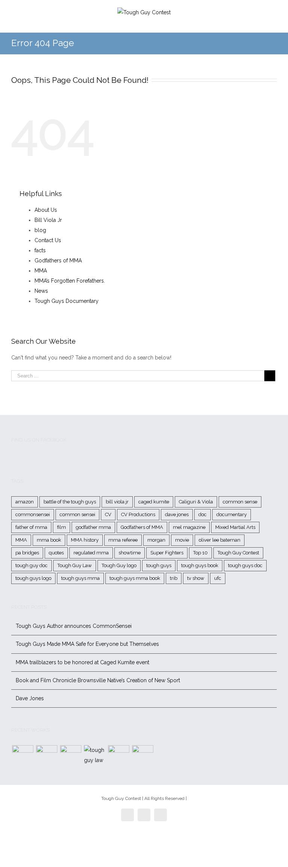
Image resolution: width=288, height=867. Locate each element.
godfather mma (93, 527)
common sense (240, 502)
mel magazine (189, 527)
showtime (129, 553)
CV (108, 514)
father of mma (31, 527)
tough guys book (199, 565)
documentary (231, 514)
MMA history (85, 540)
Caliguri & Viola (196, 502)
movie (182, 540)
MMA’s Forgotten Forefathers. (69, 281)
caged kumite (153, 502)
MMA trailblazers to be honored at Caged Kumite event (82, 662)
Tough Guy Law (74, 565)
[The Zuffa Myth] (46, 756)
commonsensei (32, 514)
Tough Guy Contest (238, 553)
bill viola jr (117, 502)
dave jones (177, 514)
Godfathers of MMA (58, 261)
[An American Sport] (142, 756)
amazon (24, 502)
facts (40, 250)
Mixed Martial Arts (235, 527)
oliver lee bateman (219, 540)
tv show (195, 578)
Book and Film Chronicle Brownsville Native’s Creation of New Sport (98, 680)
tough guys (158, 565)
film (61, 527)
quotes (56, 553)
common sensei (77, 514)
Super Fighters (166, 553)
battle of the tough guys (70, 502)
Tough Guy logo (119, 565)
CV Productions (138, 514)
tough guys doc (245, 565)
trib (173, 578)
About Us (45, 210)
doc (202, 514)
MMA (40, 271)
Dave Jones (30, 698)
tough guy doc (31, 565)
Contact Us (47, 240)
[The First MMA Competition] (22, 756)
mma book (49, 540)
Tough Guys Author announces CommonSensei (74, 626)
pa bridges (27, 553)
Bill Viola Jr (48, 220)
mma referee (123, 540)
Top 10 (200, 553)
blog (40, 230)
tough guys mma (80, 578)
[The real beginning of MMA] (70, 756)
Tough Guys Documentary (66, 301)
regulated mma (91, 553)
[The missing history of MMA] (118, 756)
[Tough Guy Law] (94, 755)
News (41, 291)
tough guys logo (33, 578)
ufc (217, 578)
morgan (156, 540)
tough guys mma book (135, 578)
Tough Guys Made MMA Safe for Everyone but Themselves (87, 644)
